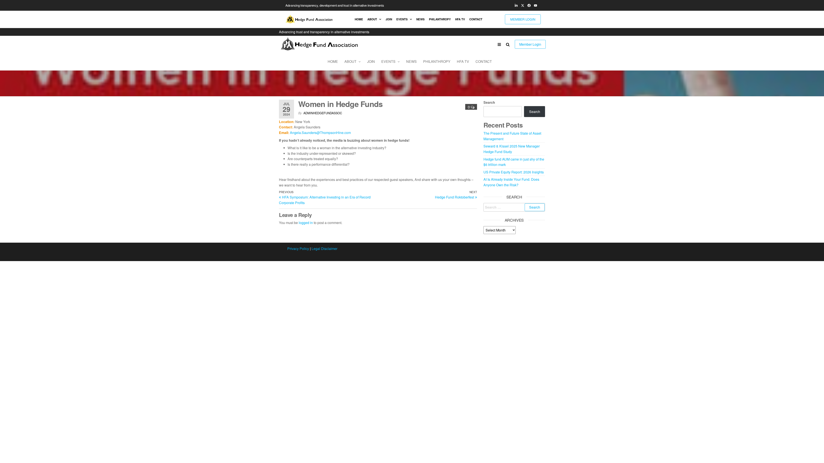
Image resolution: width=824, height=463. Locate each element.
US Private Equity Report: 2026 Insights (513, 172)
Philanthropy (440, 19)
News (420, 19)
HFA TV (460, 19)
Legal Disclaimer (324, 248)
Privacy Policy (298, 248)
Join (389, 19)
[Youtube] (535, 5)
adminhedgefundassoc (322, 113)
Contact (475, 19)
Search (489, 102)
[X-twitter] (522, 5)
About (372, 19)
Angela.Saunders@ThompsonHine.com (320, 132)
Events (402, 19)
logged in (306, 222)
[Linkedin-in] (516, 5)
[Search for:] (514, 207)
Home (359, 19)
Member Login (530, 44)
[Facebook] (529, 5)
